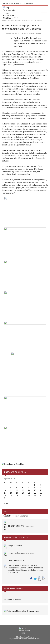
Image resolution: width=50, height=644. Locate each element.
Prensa (38, 34)
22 (35, 493)
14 (29, 490)
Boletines (24, 34)
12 (17, 490)
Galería (32, 34)
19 (17, 493)
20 (23, 493)
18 (11, 493)
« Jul (6, 503)
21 (29, 493)
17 (5, 493)
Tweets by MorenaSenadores (15, 516)
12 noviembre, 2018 (11, 34)
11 (11, 490)
